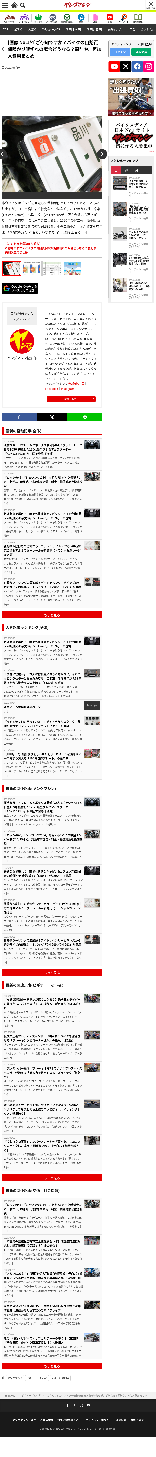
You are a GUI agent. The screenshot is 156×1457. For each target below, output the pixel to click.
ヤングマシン (15, 1378)
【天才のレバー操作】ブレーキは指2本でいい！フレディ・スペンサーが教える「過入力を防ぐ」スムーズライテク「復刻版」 (43, 1072)
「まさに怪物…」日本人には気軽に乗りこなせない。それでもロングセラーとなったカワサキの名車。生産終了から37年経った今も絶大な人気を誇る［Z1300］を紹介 (42, 678)
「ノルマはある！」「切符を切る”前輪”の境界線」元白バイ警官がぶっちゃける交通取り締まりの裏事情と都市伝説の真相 (43, 1275)
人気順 (32, 29)
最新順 (18, 29)
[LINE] (84, 417)
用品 (132, 29)
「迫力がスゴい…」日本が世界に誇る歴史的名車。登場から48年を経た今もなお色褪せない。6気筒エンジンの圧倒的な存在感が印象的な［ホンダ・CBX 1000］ (139, 209)
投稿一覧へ (70, 399)
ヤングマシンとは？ (24, 1420)
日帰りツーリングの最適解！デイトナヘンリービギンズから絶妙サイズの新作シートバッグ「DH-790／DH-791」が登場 (42, 585)
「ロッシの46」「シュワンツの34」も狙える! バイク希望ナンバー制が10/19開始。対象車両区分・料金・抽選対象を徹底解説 (43, 481)
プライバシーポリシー (98, 1420)
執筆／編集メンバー (69, 1420)
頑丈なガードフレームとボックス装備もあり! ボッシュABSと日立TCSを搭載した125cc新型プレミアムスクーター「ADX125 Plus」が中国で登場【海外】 (43, 449)
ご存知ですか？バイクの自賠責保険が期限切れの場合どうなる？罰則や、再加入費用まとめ (97, 1395)
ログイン (120, 52)
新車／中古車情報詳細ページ (22, 707)
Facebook (51, 389)
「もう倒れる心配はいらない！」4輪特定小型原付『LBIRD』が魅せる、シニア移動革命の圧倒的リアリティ (139, 286)
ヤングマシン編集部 (138, 194)
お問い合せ (137, 1420)
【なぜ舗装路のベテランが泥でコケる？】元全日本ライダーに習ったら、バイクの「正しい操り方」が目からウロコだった (42, 1003)
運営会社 (121, 1420)
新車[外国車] (94, 29)
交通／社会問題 (60, 1378)
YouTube (73, 383)
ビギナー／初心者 (37, 1378)
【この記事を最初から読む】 (52, 248)
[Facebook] (19, 417)
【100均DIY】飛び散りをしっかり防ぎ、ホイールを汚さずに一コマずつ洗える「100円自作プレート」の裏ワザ (42, 756)
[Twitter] (52, 417)
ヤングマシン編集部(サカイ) (138, 245)
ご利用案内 (46, 1420)
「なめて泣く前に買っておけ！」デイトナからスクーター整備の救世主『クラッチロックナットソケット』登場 (42, 724)
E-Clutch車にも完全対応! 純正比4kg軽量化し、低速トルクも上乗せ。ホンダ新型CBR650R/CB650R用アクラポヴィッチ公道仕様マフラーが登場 (139, 260)
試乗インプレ (116, 29)
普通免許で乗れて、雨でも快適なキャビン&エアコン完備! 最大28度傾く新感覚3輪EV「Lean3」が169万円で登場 (42, 516)
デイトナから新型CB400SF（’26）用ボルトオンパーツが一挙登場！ (138, 235)
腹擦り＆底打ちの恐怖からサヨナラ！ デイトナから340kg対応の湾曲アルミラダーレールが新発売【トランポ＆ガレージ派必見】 (42, 550)
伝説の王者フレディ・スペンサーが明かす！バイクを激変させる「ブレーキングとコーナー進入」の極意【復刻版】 (42, 1038)
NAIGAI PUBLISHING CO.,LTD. (74, 1428)
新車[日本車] (73, 29)
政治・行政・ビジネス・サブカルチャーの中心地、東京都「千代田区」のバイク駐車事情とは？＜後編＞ (41, 1340)
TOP (5, 29)
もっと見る (52, 614)
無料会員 (141, 52)
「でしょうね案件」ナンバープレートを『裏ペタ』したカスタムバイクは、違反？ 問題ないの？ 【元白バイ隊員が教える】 (42, 1145)
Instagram (68, 389)
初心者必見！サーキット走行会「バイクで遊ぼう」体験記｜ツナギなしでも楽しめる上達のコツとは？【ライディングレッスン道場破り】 (42, 1109)
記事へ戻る (151, 7)
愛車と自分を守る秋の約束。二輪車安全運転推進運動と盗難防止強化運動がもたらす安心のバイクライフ (42, 1308)
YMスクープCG (51, 29)
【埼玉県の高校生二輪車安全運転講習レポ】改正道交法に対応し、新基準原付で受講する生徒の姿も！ (42, 1243)
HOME (11, 1395)
